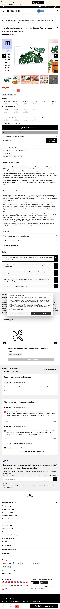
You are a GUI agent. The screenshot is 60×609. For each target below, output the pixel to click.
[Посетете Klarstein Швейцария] (9, 582)
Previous (4, 56)
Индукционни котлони (8, 538)
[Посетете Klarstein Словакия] (24, 582)
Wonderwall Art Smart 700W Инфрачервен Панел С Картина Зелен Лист (20, 22)
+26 (53, 119)
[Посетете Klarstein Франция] (12, 582)
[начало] (4, 20)
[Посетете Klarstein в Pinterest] (14, 598)
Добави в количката (31, 128)
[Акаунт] (49, 11)
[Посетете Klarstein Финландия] (18, 585)
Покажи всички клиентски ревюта (32, 451)
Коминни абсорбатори (9, 518)
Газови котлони (6, 541)
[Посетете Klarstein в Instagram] (3, 598)
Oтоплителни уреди (11, 20)
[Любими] (53, 11)
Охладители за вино (8, 506)
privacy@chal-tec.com (7, 487)
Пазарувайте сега (38, 3)
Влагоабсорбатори (8, 512)
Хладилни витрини (7, 528)
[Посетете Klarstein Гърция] (6, 589)
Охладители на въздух (9, 531)
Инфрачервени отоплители (26, 20)
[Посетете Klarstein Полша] (6, 585)
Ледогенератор (7, 525)
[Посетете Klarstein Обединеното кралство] (21, 582)
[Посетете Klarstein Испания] (18, 582)
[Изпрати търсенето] (2, 16)
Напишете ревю (51, 369)
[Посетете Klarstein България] (15, 585)
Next (56, 56)
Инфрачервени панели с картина (45, 20)
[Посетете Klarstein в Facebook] (7, 598)
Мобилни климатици (8, 509)
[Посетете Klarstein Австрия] (6, 582)
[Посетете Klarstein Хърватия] (9, 585)
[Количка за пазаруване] (57, 11)
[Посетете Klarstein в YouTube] (10, 598)
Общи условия (26, 601)
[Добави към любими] (57, 27)
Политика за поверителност (9, 483)
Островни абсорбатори (9, 515)
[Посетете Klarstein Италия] (15, 582)
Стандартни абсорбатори (10, 535)
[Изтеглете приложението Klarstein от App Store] (35, 582)
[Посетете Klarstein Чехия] (27, 582)
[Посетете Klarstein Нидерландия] (24, 585)
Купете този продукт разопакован (14, 136)
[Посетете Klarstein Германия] (3, 582)
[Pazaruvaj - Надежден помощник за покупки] (40, 11)
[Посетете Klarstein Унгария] (3, 585)
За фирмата (36, 601)
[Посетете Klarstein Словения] (3, 589)
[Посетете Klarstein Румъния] (12, 585)
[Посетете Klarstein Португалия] (27, 585)
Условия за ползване (35, 590)
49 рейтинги (13, 34)
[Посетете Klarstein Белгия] (21, 585)
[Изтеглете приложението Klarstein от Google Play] (44, 582)
